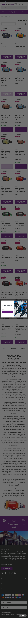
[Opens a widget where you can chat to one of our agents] (23, 615)
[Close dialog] (26, 301)
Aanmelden (7, 311)
